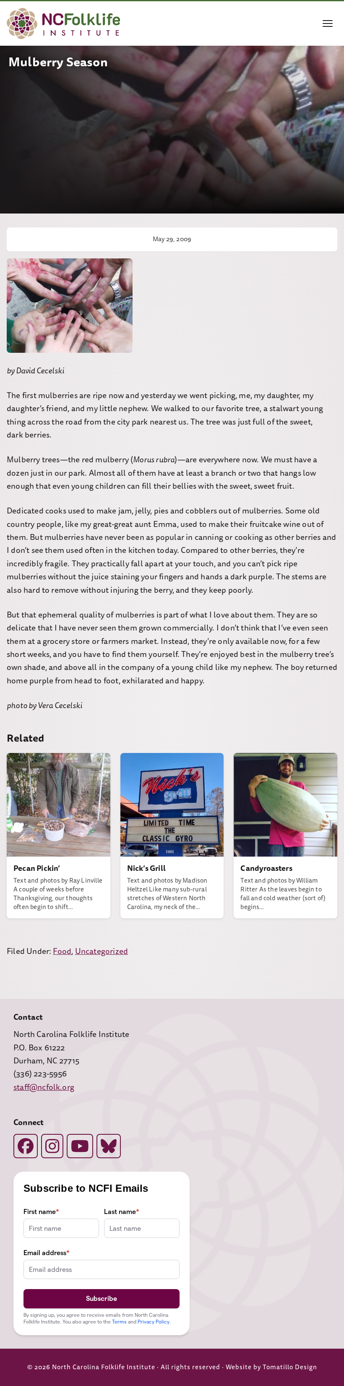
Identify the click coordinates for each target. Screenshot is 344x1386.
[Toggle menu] (327, 23)
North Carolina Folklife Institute (103, 1367)
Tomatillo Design (290, 1367)
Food (62, 951)
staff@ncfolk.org (43, 1087)
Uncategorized (101, 951)
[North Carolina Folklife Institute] (63, 23)
